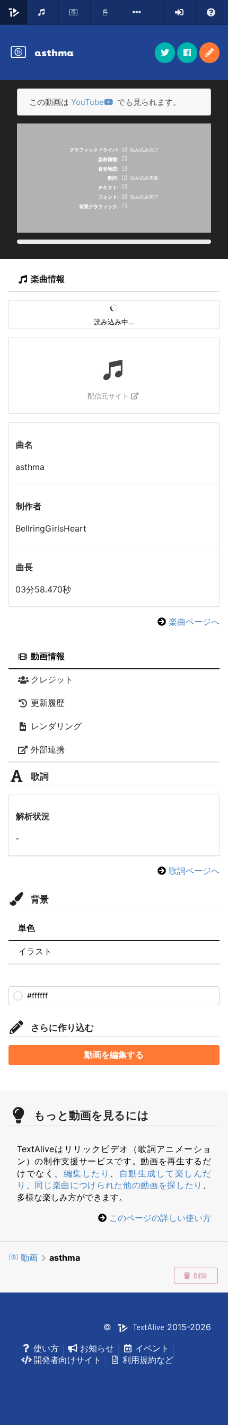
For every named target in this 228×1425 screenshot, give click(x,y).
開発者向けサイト (67, 1360)
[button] (209, 52)
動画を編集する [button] (114, 1055)
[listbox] (138, 12)
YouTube (87, 102)
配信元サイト (108, 396)
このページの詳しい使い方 (160, 1217)
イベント (152, 1348)
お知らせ (97, 1348)
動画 (29, 1257)
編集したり (87, 1173)
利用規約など (147, 1360)
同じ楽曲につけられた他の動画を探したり (118, 1185)
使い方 (46, 1348)
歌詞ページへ (194, 870)
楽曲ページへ (194, 621)
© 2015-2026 (157, 1327)
